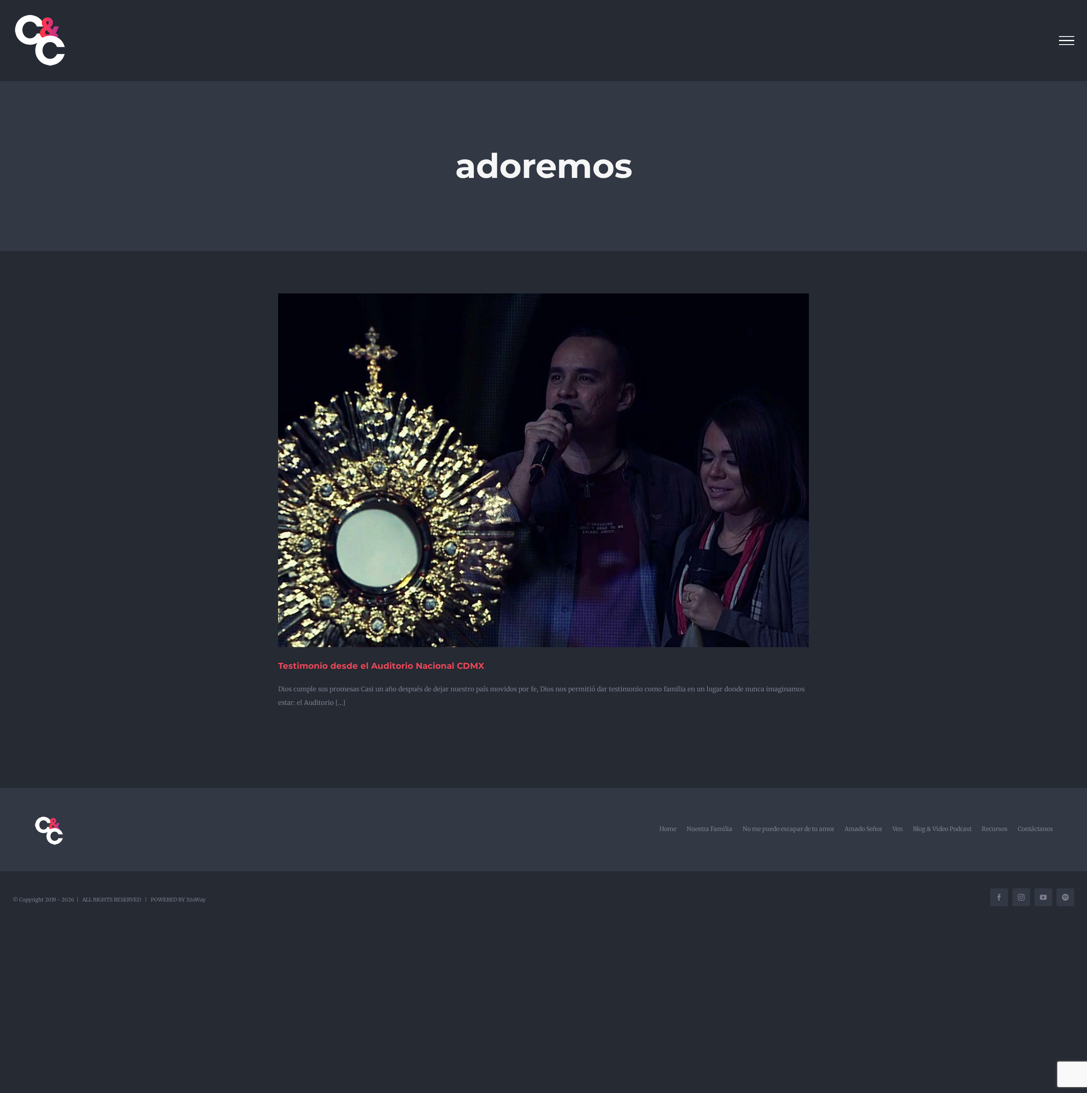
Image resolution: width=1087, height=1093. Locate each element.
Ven (898, 829)
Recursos (995, 829)
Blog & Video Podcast (942, 829)
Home (667, 829)
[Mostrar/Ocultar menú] (1067, 40)
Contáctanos (1035, 829)
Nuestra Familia (709, 829)
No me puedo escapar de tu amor (788, 829)
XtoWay (196, 899)
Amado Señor (863, 829)
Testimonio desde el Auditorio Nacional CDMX (381, 666)
